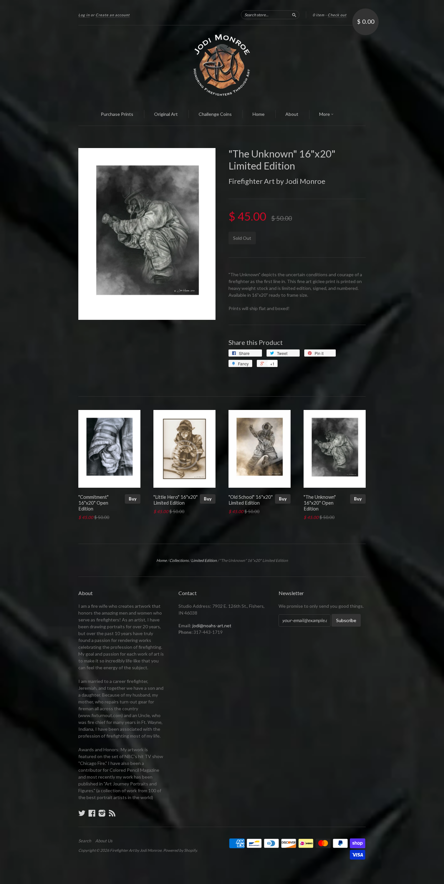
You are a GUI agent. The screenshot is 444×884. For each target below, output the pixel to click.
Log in (84, 15)
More (325, 114)
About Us (103, 840)
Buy (133, 498)
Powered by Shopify (180, 850)
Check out (337, 15)
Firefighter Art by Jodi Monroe (277, 181)
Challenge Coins (215, 114)
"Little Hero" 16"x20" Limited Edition (175, 500)
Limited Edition (204, 560)
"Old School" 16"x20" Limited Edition (251, 500)
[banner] (222, 64)
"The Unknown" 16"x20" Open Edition (320, 502)
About (291, 114)
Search (84, 840)
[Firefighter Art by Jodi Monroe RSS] (112, 813)
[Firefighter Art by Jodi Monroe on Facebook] (92, 813)
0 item (318, 15)
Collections (179, 560)
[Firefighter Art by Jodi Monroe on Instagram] (102, 813)
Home (259, 114)
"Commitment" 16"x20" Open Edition (93, 502)
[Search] (294, 15)
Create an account (113, 15)
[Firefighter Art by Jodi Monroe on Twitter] (81, 813)
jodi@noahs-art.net (211, 625)
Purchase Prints (117, 114)
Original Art (166, 114)
